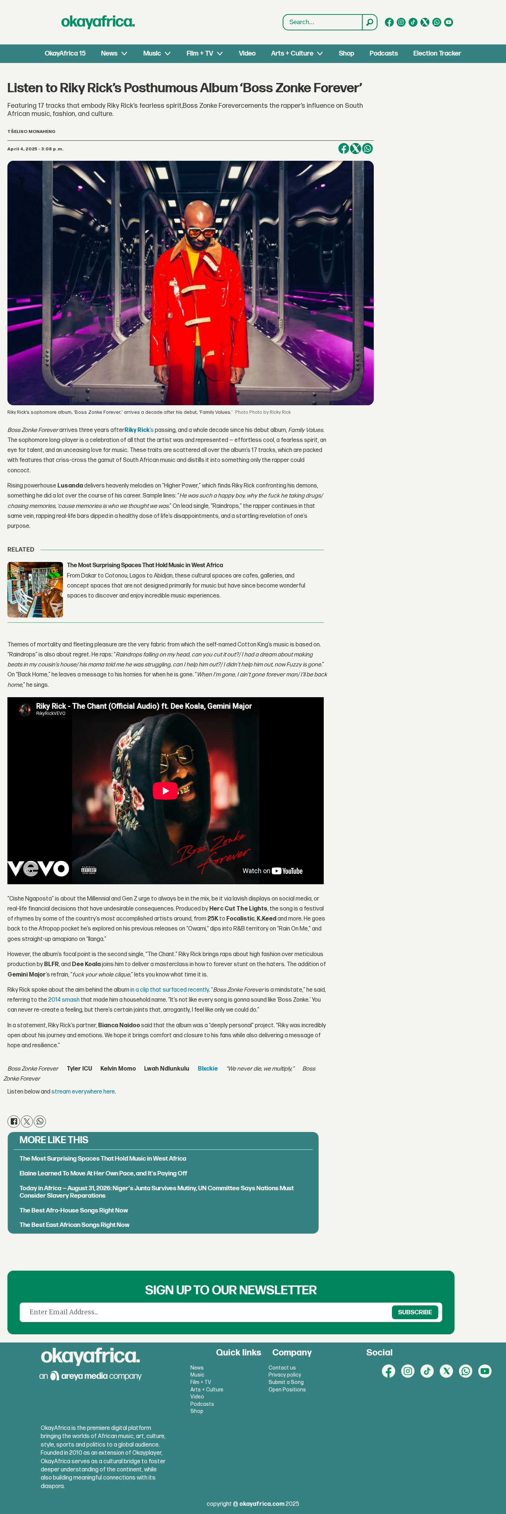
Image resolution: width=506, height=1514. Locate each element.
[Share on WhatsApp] (367, 148)
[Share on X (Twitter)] (355, 148)
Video (247, 53)
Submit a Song (286, 1382)
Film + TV (200, 53)
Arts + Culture (292, 53)
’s (139, 430)
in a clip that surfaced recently (169, 990)
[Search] (369, 22)
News (109, 53)
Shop (346, 53)
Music (152, 53)
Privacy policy (285, 1375)
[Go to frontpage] (98, 22)
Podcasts (384, 53)
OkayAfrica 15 (65, 53)
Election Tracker (437, 53)
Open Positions (287, 1390)
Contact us (282, 1368)
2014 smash (64, 1000)
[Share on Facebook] (343, 148)
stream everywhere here (83, 1091)
